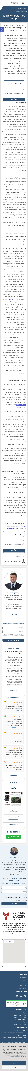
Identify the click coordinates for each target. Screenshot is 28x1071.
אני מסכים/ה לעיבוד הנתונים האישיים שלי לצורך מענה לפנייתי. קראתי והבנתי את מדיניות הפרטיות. (12, 636)
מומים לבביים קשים (14, 299)
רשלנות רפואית (21, 405)
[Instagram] (21, 996)
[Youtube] (17, 996)
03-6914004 (11, 528)
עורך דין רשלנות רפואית (22, 8)
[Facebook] (25, 996)
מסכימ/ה (14, 1063)
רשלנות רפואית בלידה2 (20, 1030)
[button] (2, 29)
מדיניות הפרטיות (16, 1056)
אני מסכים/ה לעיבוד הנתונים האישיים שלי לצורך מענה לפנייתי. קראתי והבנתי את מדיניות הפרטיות (14, 897)
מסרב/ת (14, 1067)
